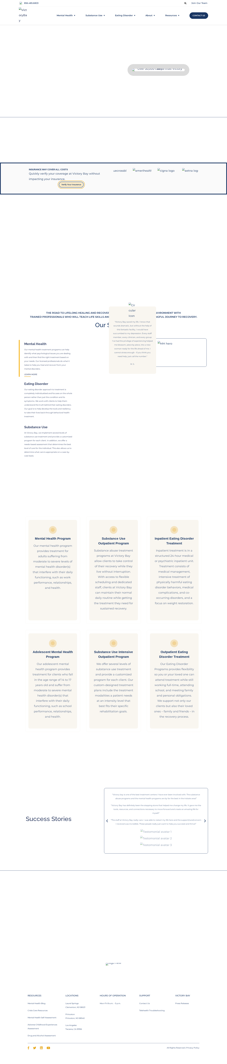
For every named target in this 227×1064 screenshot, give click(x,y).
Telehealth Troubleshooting (152, 1010)
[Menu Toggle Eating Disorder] (134, 15)
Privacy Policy (192, 1048)
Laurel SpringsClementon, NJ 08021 (75, 1005)
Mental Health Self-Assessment (42, 1017)
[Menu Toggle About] (154, 15)
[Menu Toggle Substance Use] (104, 15)
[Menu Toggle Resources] (178, 15)
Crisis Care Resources (38, 1010)
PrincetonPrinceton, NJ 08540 (75, 1016)
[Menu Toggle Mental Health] (74, 15)
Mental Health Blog (36, 1003)
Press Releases (182, 1003)
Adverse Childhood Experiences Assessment (42, 1026)
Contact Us (144, 1003)
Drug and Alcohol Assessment (42, 1035)
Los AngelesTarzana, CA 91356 (73, 1027)
